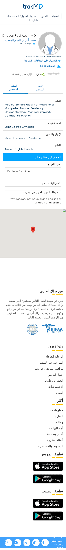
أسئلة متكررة (55, 440)
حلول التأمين (55, 374)
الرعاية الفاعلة (54, 356)
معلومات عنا (55, 410)
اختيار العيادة (54, 164)
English (33, 20)
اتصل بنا (58, 416)
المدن (59, 392)
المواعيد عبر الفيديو (51, 362)
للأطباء (55, 16)
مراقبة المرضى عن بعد (49, 368)
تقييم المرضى (40, 87)
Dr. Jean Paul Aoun (19, 171)
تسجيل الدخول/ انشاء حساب (21, 16)
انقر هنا (28, 60)
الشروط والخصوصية (50, 446)
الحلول (44, 16)
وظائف (58, 422)
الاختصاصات (55, 386)
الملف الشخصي (14, 87)
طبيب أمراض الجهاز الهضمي (20, 40)
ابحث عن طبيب (53, 380)
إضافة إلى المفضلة (20, 74)
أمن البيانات (56, 428)
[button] (33, 230)
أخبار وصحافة (55, 434)
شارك (38, 74)
